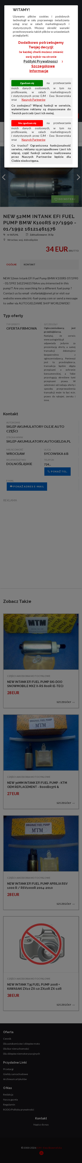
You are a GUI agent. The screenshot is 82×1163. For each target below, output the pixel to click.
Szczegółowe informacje (42, 68)
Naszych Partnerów (33, 99)
